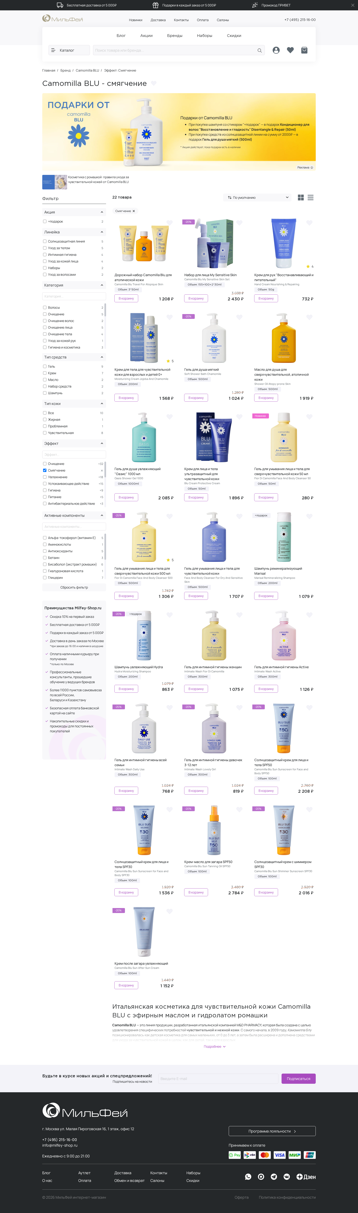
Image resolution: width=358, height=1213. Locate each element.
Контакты (181, 20)
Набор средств (59, 386)
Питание (54, 497)
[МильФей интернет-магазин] (62, 18)
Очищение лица (60, 327)
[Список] (311, 197)
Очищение (56, 314)
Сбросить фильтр (74, 587)
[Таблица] (301, 197)
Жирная (54, 419)
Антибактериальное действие (71, 503)
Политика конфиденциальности (287, 1197)
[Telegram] (273, 1176)
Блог (46, 1172)
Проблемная (58, 426)
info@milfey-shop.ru (59, 1145)
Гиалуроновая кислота (65, 571)
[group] (85, 182)
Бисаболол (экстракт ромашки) (72, 564)
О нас (47, 1180)
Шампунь (55, 393)
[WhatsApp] (248, 1176)
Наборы (54, 268)
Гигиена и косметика (64, 347)
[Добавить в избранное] (153, 83)
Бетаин (53, 558)
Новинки (135, 20)
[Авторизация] (276, 50)
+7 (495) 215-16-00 (300, 20)
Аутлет (84, 1172)
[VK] (286, 1176)
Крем (52, 373)
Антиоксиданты (60, 551)
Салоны (223, 20)
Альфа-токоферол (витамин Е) (72, 538)
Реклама (304, 167)
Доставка (158, 20)
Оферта (242, 1197)
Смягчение (56, 470)
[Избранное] (290, 50)
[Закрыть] (353, 5)
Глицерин (55, 577)
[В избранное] (169, 222)
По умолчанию (244, 197)
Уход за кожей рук (62, 341)
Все (51, 413)
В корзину (126, 298)
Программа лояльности (270, 1131)
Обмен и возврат (129, 1180)
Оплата (203, 20)
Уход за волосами (62, 274)
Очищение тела (60, 334)
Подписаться (298, 1078)
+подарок (55, 221)
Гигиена (54, 490)
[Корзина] (304, 50)
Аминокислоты (59, 544)
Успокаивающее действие (68, 484)
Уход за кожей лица (63, 261)
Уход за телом (59, 248)
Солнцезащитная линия (66, 241)
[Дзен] (306, 1176)
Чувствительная (61, 433)
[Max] (261, 1176)
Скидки (192, 1180)
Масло (53, 380)
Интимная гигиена (62, 254)
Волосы (54, 307)
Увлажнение (57, 477)
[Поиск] (260, 50)
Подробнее (212, 1046)
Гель (51, 366)
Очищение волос (61, 321)
